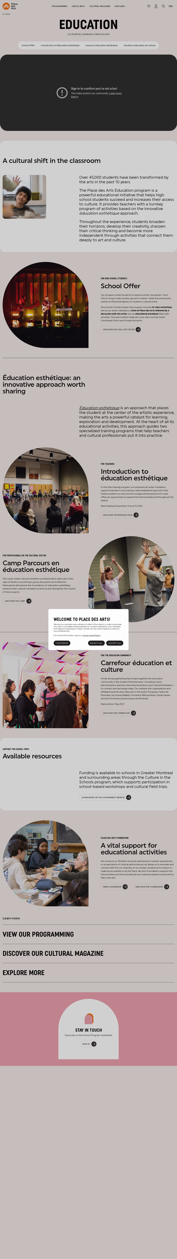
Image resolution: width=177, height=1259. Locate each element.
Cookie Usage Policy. (91, 635)
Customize (62, 643)
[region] (88, 629)
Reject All (96, 643)
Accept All (114, 643)
